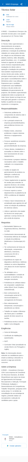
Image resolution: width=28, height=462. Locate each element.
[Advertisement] (14, 417)
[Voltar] (2, 4)
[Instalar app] (25, 4)
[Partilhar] (21, 4)
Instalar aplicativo (15, 446)
